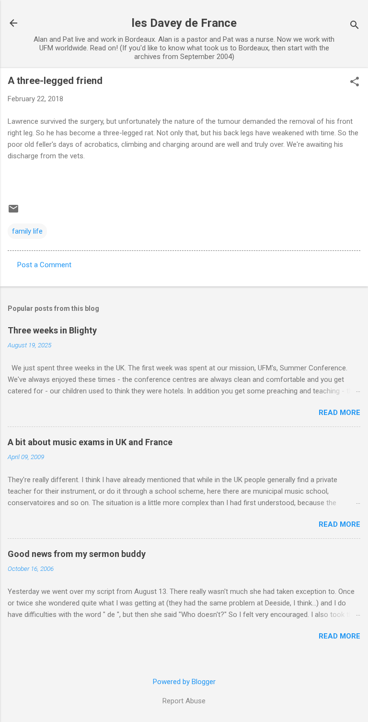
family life (27, 231)
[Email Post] (13, 212)
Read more (339, 412)
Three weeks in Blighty (52, 330)
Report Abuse (184, 701)
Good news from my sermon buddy (77, 554)
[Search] (354, 26)
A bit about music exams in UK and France (90, 442)
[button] (354, 82)
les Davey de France (184, 23)
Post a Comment (44, 264)
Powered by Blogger (184, 681)
